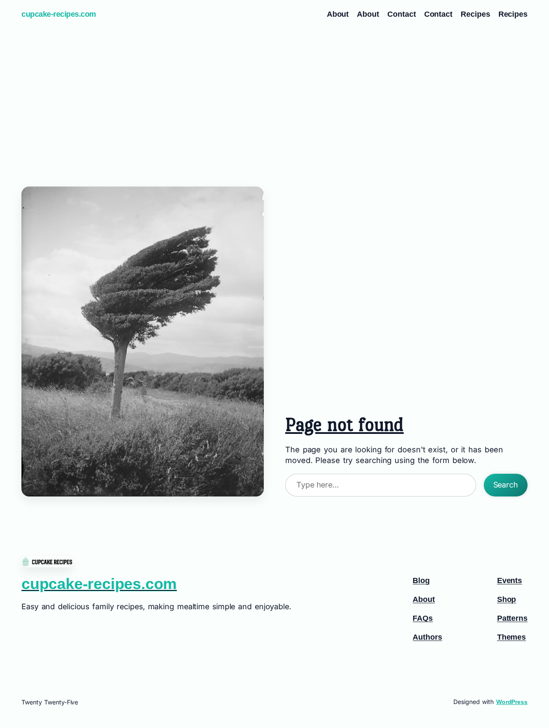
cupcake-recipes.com (58, 14)
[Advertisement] (274, 96)
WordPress (512, 701)
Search (505, 484)
